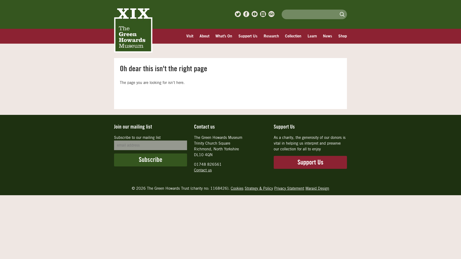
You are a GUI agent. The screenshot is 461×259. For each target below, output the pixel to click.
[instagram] (263, 14)
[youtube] (255, 14)
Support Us (247, 36)
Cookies (237, 188)
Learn (312, 36)
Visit (189, 36)
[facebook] (246, 14)
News (327, 36)
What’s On (223, 36)
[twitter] (238, 14)
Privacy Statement (289, 188)
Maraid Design (317, 188)
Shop (342, 36)
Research (271, 36)
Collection (293, 36)
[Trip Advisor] (271, 14)
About (204, 36)
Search (342, 14)
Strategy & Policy (259, 188)
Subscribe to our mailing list (137, 137)
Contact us (203, 170)
